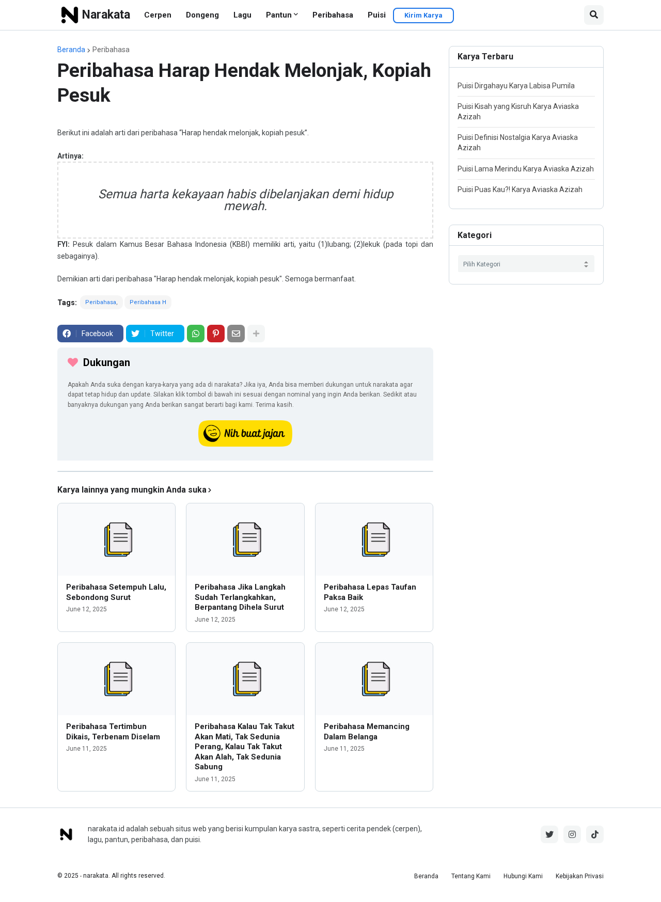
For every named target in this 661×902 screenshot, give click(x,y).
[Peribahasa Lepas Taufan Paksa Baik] (374, 539)
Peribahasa (332, 15)
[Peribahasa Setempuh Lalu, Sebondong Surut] (116, 539)
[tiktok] (595, 834)
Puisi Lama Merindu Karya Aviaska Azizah (526, 169)
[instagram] (572, 834)
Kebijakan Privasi (580, 876)
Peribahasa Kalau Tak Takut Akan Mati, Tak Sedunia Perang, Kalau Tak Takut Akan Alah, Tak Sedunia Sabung (244, 746)
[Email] (236, 333)
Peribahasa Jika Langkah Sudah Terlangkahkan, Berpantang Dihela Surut (240, 597)
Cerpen (157, 15)
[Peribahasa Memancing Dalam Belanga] (374, 679)
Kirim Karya (423, 15)
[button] (594, 15)
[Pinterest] (216, 333)
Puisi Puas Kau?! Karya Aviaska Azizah (520, 189)
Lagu (242, 15)
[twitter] (549, 834)
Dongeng (202, 15)
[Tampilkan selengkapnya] (256, 333)
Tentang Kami (471, 876)
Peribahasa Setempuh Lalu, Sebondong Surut (116, 592)
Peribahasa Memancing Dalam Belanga (367, 731)
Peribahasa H (148, 302)
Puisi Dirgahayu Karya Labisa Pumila (516, 86)
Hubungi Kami (523, 876)
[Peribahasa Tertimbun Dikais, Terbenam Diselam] (116, 679)
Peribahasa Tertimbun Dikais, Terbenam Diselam (113, 731)
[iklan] (245, 471)
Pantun (279, 15)
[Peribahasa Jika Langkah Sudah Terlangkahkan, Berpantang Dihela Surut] (245, 539)
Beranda (71, 49)
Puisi (377, 15)
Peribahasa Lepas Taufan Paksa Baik (370, 592)
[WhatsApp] (195, 333)
